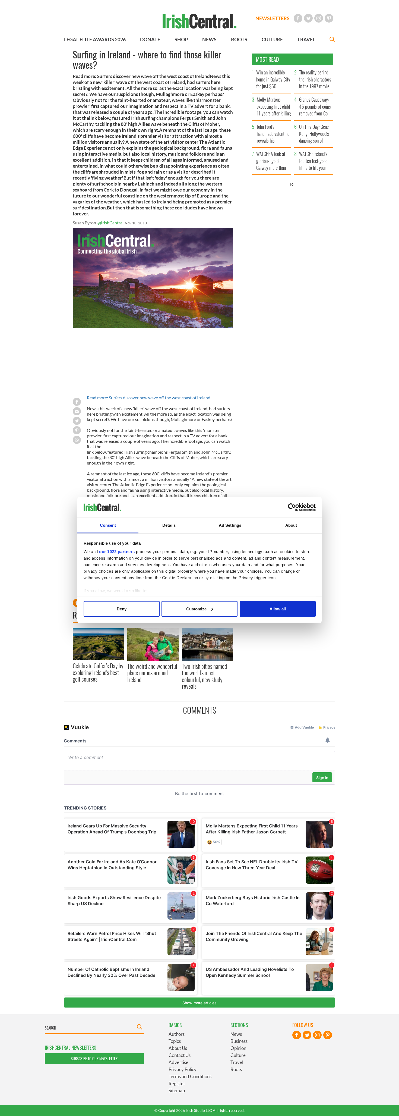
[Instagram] (318, 18)
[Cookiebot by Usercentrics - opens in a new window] (292, 507)
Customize (196, 608)
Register (177, 1083)
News (236, 1034)
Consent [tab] (108, 525)
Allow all (278, 608)
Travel (236, 1062)
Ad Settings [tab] (230, 525)
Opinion (238, 1048)
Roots (236, 1069)
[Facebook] (298, 18)
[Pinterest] (329, 18)
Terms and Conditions (190, 1076)
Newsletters (272, 18)
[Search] (332, 40)
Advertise (178, 1062)
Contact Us (180, 1055)
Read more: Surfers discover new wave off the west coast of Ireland (148, 397)
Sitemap (177, 1090)
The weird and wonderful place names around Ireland (152, 673)
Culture (238, 1055)
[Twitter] (308, 18)
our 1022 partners (117, 551)
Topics (175, 1041)
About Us (178, 1048)
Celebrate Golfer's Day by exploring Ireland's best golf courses (98, 672)
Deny (121, 608)
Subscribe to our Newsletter (94, 1058)
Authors (177, 1034)
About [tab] (291, 525)
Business (239, 1041)
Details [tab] (169, 525)
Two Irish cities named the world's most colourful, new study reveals (204, 676)
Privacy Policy (183, 1069)
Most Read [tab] (267, 59)
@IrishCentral (110, 222)
